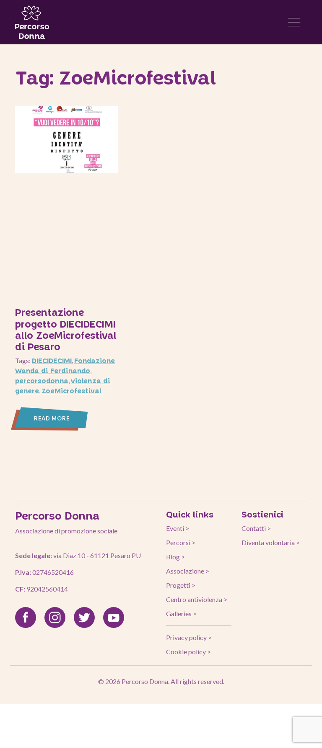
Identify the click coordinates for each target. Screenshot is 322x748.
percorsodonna (41, 380)
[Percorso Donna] (32, 22)
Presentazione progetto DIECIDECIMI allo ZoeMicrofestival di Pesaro (66, 329)
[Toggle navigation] (294, 22)
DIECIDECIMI (52, 360)
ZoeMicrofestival (71, 390)
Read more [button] (51, 418)
